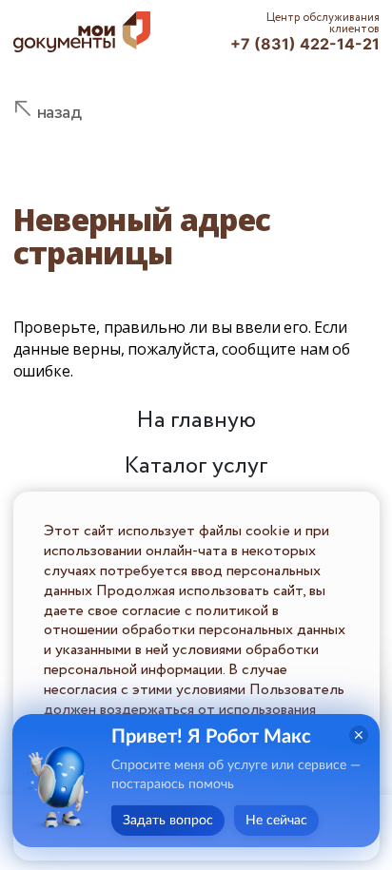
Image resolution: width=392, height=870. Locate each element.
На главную (196, 420)
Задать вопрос (168, 820)
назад (59, 112)
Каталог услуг (196, 466)
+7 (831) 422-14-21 (305, 43)
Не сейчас (276, 820)
